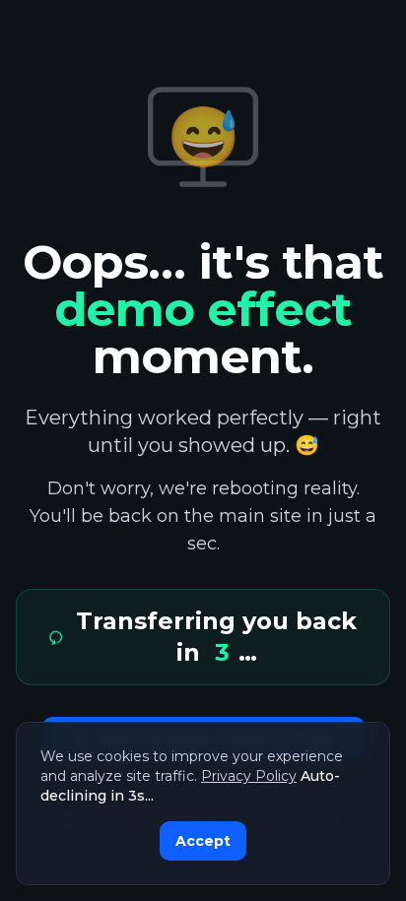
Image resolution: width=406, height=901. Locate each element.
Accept (203, 841)
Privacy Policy (249, 776)
